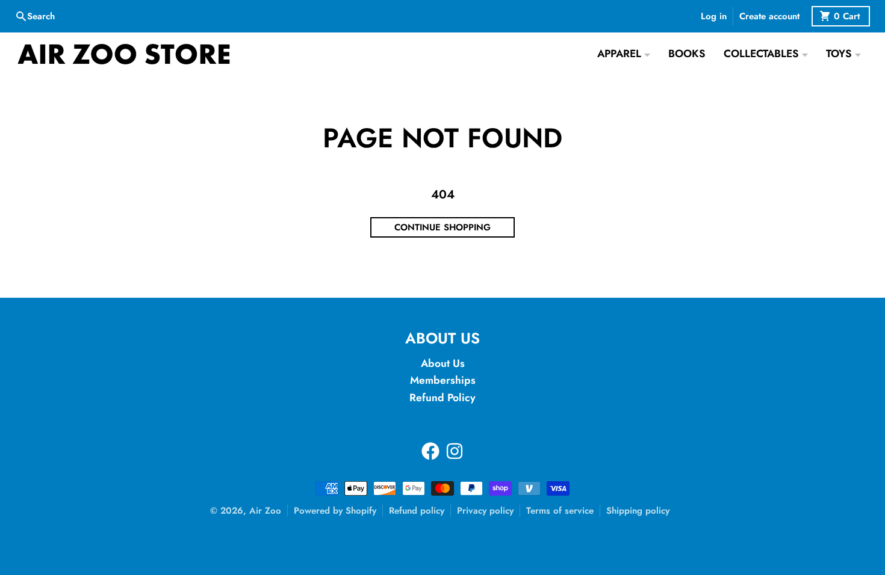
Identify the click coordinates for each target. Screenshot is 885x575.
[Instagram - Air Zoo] (455, 451)
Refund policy (416, 510)
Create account (769, 16)
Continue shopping (442, 227)
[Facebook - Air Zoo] (430, 451)
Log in (714, 16)
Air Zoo (265, 510)
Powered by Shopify (335, 510)
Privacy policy (485, 510)
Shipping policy (637, 510)
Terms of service (560, 510)
